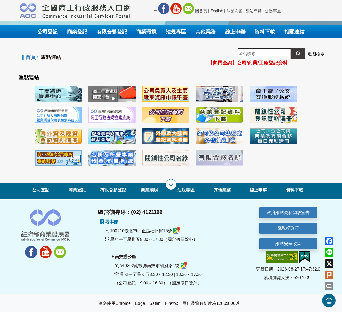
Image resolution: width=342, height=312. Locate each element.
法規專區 (186, 190)
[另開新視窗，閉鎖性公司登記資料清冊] (273, 114)
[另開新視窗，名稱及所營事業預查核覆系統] (112, 157)
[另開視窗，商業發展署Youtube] (46, 249)
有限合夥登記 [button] (112, 31)
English (216, 11)
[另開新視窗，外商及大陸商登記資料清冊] (165, 136)
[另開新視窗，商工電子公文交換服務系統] (273, 93)
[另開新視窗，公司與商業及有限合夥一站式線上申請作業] (219, 93)
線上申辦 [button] (235, 31)
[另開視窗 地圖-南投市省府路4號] (184, 266)
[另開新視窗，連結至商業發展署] (28, 9)
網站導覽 (254, 11)
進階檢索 (316, 54)
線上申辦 (258, 190)
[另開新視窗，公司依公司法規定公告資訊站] (219, 136)
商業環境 (149, 190)
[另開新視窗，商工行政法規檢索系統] (112, 114)
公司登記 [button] (47, 31)
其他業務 (222, 190)
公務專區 (273, 11)
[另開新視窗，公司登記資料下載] (165, 114)
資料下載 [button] (265, 31)
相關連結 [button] (294, 31)
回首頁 (201, 11)
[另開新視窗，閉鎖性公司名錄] (165, 157)
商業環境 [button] (146, 31)
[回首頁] (86, 9)
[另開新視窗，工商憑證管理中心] (58, 93)
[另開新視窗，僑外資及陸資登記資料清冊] (58, 136)
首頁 (31, 57)
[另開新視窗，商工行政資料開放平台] (112, 93)
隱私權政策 (288, 228)
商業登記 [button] (77, 31)
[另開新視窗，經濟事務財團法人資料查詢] (112, 136)
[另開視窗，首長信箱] (60, 249)
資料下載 (294, 190)
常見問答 (234, 11)
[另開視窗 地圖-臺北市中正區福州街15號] (176, 231)
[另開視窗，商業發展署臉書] (28, 249)
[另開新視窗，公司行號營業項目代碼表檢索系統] (58, 114)
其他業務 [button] (206, 31)
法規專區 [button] (176, 31)
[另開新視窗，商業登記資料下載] (219, 114)
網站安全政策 (288, 243)
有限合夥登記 (113, 190)
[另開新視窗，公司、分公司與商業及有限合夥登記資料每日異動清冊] (273, 136)
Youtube (176, 8)
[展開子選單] (171, 184)
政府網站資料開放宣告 (288, 212)
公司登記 (40, 190)
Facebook (163, 8)
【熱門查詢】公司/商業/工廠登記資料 (248, 63)
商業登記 (77, 190)
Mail (188, 8)
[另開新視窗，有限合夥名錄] (219, 157)
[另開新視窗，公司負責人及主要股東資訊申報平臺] (165, 93)
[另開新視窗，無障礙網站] (282, 256)
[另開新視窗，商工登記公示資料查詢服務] (58, 157)
